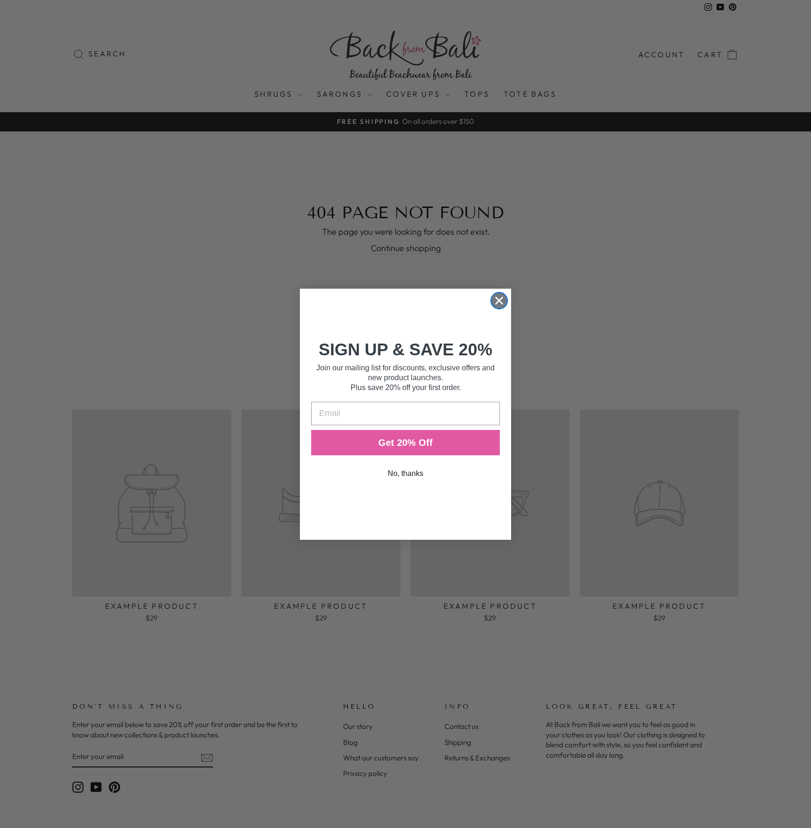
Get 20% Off (405, 442)
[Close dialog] (499, 300)
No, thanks (405, 473)
